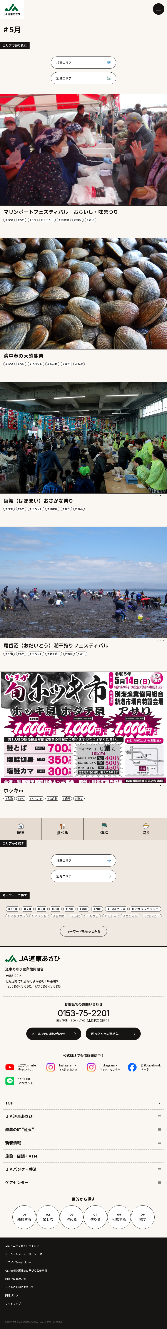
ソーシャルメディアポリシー (22, 1254)
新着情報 (13, 1142)
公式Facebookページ (150, 1067)
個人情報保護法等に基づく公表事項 (26, 1270)
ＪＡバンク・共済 (21, 1169)
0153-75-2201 (83, 1013)
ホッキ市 (13, 790)
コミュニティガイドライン (20, 1245)
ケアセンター (17, 1182)
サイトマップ (13, 1303)
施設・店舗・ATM (21, 1156)
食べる (62, 832)
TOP (9, 1103)
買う (146, 832)
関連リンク (11, 1295)
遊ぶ (104, 832)
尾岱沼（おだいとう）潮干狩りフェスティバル (55, 645)
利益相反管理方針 (15, 1279)
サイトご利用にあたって (19, 1287)
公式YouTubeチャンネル (27, 1067)
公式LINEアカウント (25, 1081)
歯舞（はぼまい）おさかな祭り (38, 500)
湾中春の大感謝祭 (23, 355)
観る (21, 832)
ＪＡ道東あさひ (19, 1116)
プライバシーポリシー (18, 1262)
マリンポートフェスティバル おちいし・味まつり (60, 211)
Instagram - (68, 1067)
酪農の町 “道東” (19, 1129)
